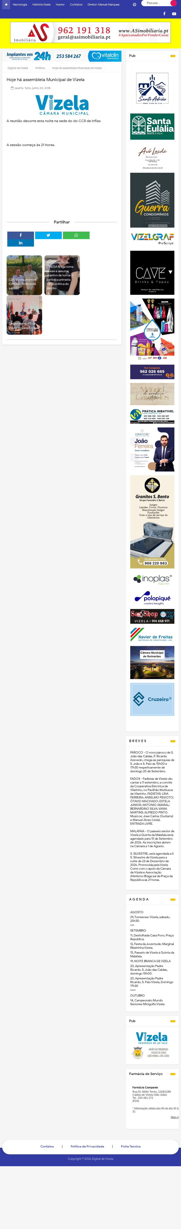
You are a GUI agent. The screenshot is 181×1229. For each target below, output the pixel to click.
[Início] (6, 4)
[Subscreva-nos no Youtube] (174, 14)
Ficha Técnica (131, 1146)
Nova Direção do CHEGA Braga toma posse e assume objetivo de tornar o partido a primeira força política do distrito (60, 275)
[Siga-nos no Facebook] (164, 14)
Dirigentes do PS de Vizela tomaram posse (24, 326)
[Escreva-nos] (134, 4)
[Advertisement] (62, 182)
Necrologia (20, 4)
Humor (60, 4)
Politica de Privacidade (87, 1146)
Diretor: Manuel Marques (103, 4)
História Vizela (41, 4)
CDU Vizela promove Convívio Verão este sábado (23, 284)
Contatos (76, 4)
